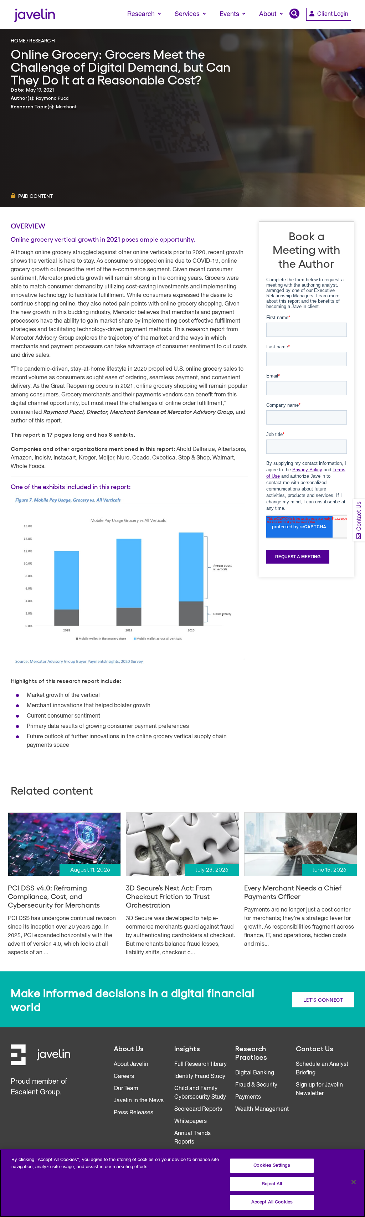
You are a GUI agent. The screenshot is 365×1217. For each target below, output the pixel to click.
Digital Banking (254, 1073)
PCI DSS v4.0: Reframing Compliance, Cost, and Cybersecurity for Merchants (54, 896)
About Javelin (131, 1064)
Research (42, 40)
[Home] (34, 14)
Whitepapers (190, 1121)
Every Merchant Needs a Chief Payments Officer (292, 891)
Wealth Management (262, 1109)
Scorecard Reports (198, 1109)
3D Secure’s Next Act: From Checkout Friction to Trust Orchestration (169, 896)
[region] (182, 1183)
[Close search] (349, 27)
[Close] (353, 1182)
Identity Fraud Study (199, 1076)
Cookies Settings (271, 1165)
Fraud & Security (256, 1085)
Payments (248, 1097)
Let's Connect (323, 999)
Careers (124, 1076)
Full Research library (200, 1064)
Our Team (126, 1089)
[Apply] (329, 27)
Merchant (66, 106)
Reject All (272, 1184)
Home (18, 40)
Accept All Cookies (272, 1202)
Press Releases (133, 1113)
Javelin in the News (139, 1101)
